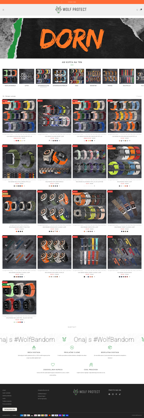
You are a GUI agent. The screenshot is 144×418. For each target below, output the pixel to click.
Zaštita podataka (6, 395)
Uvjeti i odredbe (6, 393)
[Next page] (141, 76)
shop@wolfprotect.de (43, 390)
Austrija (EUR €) (6, 415)
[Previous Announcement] (62, 2)
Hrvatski (14, 415)
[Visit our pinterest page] (116, 394)
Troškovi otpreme (6, 401)
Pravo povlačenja (6, 404)
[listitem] (72, 2)
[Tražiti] (137, 10)
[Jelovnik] (3, 10)
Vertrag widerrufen (9, 409)
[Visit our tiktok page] (120, 394)
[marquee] (72, 339)
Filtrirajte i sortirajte (10, 96)
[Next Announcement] (82, 2)
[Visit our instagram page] (113, 394)
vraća (3, 398)
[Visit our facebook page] (109, 394)
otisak (4, 390)
